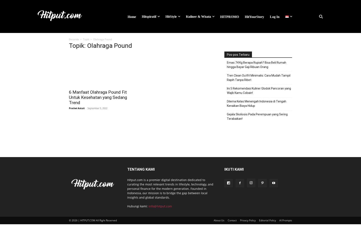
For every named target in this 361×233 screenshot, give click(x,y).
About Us (219, 220)
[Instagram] (251, 183)
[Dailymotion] (228, 183)
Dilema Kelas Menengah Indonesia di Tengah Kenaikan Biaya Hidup (256, 103)
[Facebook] (240, 183)
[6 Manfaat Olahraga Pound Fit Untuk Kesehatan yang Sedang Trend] (103, 70)
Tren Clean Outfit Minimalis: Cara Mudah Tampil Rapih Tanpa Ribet (258, 78)
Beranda (74, 39)
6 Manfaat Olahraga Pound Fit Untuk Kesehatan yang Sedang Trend (98, 97)
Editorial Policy (267, 220)
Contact (232, 220)
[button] (321, 16)
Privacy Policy (248, 220)
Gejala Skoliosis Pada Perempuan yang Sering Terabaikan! (257, 116)
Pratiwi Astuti (77, 108)
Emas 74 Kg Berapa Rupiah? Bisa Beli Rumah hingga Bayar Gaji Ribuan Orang (256, 65)
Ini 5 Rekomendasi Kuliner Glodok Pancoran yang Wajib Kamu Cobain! (259, 90)
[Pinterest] (262, 183)
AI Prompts (285, 220)
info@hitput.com (160, 206)
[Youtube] (273, 183)
